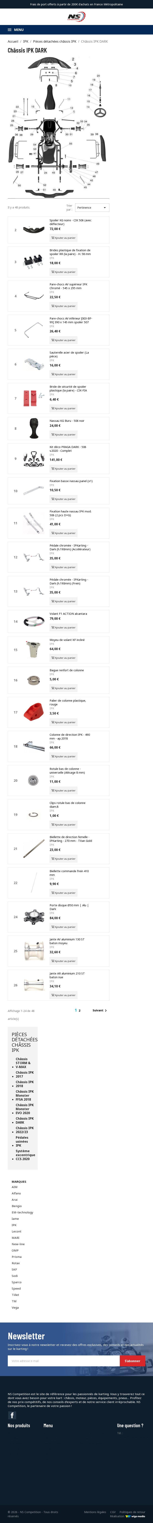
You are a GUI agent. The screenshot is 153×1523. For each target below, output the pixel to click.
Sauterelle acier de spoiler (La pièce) (69, 354)
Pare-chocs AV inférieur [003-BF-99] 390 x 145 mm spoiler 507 (71, 320)
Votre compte (91, 1425)
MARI (15, 1238)
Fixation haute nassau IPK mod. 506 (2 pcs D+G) (70, 513)
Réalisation (117, 1516)
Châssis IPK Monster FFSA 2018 (25, 1096)
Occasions (14, 1459)
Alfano (16, 1193)
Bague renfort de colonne (67, 670)
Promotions (51, 1438)
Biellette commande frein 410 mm (69, 873)
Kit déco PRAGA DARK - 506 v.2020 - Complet (68, 449)
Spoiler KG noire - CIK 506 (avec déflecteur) (70, 222)
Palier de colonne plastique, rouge (68, 702)
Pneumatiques (17, 1464)
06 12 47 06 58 (133, 1433)
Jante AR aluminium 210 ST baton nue (67, 975)
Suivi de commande (92, 1433)
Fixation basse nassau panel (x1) (71, 481)
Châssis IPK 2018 (25, 1084)
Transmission (16, 1469)
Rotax (16, 1263)
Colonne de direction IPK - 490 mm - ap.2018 (70, 736)
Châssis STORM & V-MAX (23, 1063)
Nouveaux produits (56, 1443)
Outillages (14, 1449)
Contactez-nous (54, 1454)
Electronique (16, 1438)
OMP (15, 1250)
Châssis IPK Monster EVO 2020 (25, 1109)
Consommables (18, 1433)
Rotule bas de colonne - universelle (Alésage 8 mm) (67, 770)
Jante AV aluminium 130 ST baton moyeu (67, 941)
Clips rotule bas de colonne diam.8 (67, 804)
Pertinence (92, 207)
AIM (15, 1187)
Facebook (12, 1415)
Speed (16, 1288)
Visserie (13, 1474)
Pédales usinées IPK (22, 1142)
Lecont (16, 1231)
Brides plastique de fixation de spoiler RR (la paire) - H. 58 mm (70, 252)
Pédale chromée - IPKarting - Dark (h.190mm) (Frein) (69, 581)
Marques (19, 1181)
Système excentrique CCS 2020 (25, 1155)
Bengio (17, 1206)
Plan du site (51, 1459)
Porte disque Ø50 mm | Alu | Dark (69, 907)
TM (14, 1301)
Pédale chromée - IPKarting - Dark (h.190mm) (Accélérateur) (70, 547)
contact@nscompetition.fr (134, 1437)
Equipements (16, 1443)
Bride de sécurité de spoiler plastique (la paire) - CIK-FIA (68, 388)
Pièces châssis (17, 1454)
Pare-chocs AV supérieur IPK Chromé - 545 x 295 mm (68, 286)
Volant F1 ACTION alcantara (68, 614)
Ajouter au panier (65, 238)
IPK (14, 1225)
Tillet (15, 1295)
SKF (14, 1269)
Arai (15, 1200)
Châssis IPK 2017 (25, 1074)
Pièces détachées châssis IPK (25, 1042)
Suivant (100, 1010)
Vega (15, 1307)
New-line (18, 1244)
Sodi (15, 1276)
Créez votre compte (92, 1443)
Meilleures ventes (55, 1449)
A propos (49, 1433)
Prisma (17, 1257)
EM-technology (22, 1212)
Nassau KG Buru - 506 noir (67, 421)
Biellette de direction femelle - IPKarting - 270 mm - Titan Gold (71, 839)
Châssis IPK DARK (25, 1120)
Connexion (86, 1438)
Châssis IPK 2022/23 (25, 1130)
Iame (15, 1219)
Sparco (17, 1282)
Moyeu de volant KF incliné (67, 640)
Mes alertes (87, 1449)
